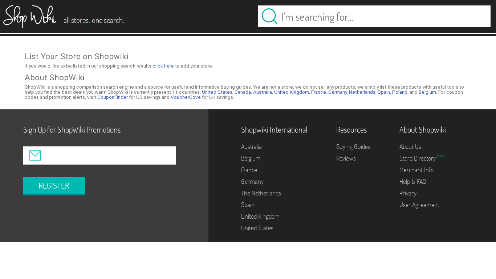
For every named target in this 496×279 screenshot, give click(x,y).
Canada (243, 92)
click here (163, 66)
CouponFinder (112, 97)
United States (217, 92)
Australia (262, 92)
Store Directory (418, 158)
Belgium (427, 92)
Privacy (407, 193)
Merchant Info (416, 170)
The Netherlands (261, 193)
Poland (399, 92)
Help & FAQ (412, 181)
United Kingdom (291, 92)
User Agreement (419, 205)
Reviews (346, 158)
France (318, 92)
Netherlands (362, 92)
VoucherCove (186, 97)
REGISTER (53, 186)
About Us (410, 146)
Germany (337, 92)
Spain (384, 92)
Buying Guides (353, 146)
